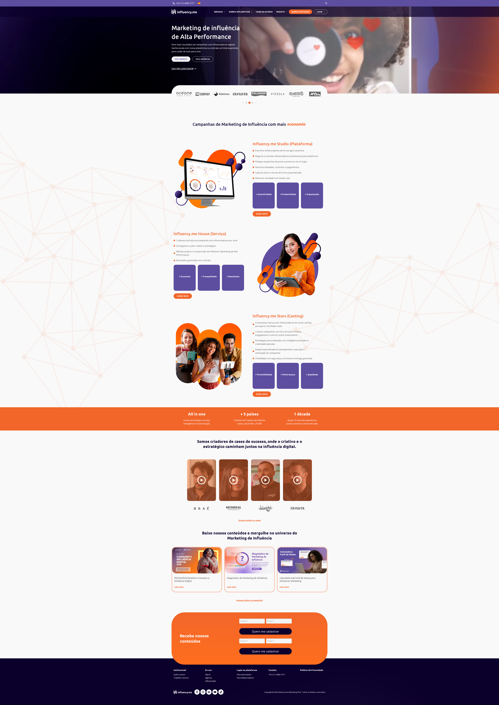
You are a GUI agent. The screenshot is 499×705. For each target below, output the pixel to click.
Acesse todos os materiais (249, 600)
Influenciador (210, 681)
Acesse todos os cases (249, 520)
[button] (326, 3)
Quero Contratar (300, 12)
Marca (208, 674)
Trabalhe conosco (181, 677)
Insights (280, 12)
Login (319, 12)
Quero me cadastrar (265, 631)
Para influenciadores (245, 677)
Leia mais (179, 586)
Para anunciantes (244, 674)
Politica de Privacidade (311, 670)
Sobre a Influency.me (239, 12)
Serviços (218, 12)
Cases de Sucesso (264, 12)
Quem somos (179, 674)
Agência (208, 677)
